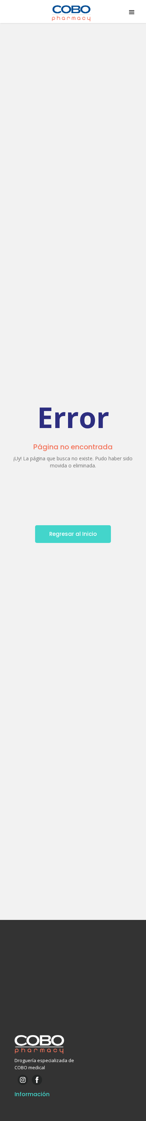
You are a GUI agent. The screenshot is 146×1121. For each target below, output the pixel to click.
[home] (73, 12)
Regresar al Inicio (73, 534)
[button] (131, 12)
